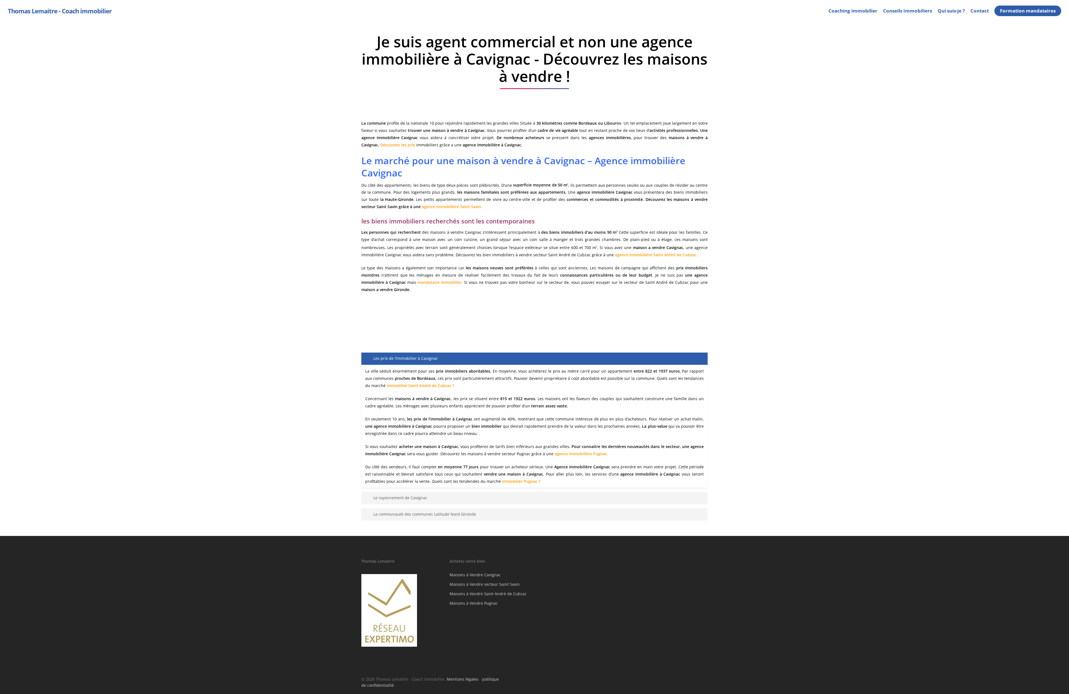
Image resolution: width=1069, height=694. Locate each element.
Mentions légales (463, 679)
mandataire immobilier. (440, 282)
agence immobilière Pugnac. (581, 453)
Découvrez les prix (397, 144)
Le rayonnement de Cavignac (400, 497)
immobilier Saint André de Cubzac (419, 385)
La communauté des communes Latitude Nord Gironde (424, 514)
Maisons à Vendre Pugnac (474, 603)
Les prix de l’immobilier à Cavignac (405, 358)
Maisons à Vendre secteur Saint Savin (485, 584)
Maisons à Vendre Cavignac (475, 574)
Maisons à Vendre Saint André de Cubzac (488, 593)
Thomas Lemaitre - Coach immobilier (60, 11)
